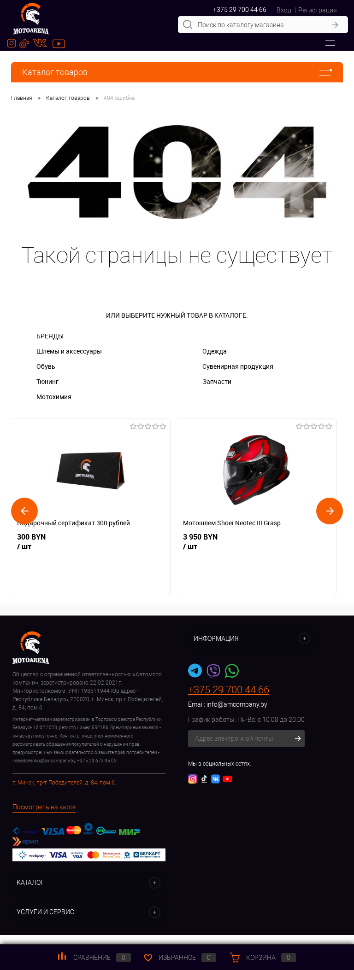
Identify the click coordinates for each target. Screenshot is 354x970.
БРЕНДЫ (50, 335)
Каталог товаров (55, 72)
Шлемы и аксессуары (69, 351)
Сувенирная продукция (237, 366)
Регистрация (317, 10)
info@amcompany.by (236, 704)
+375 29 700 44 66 (239, 9)
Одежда (214, 351)
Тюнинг (47, 381)
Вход (284, 10)
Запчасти (216, 381)
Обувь (45, 366)
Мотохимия (53, 396)
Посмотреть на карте (44, 807)
